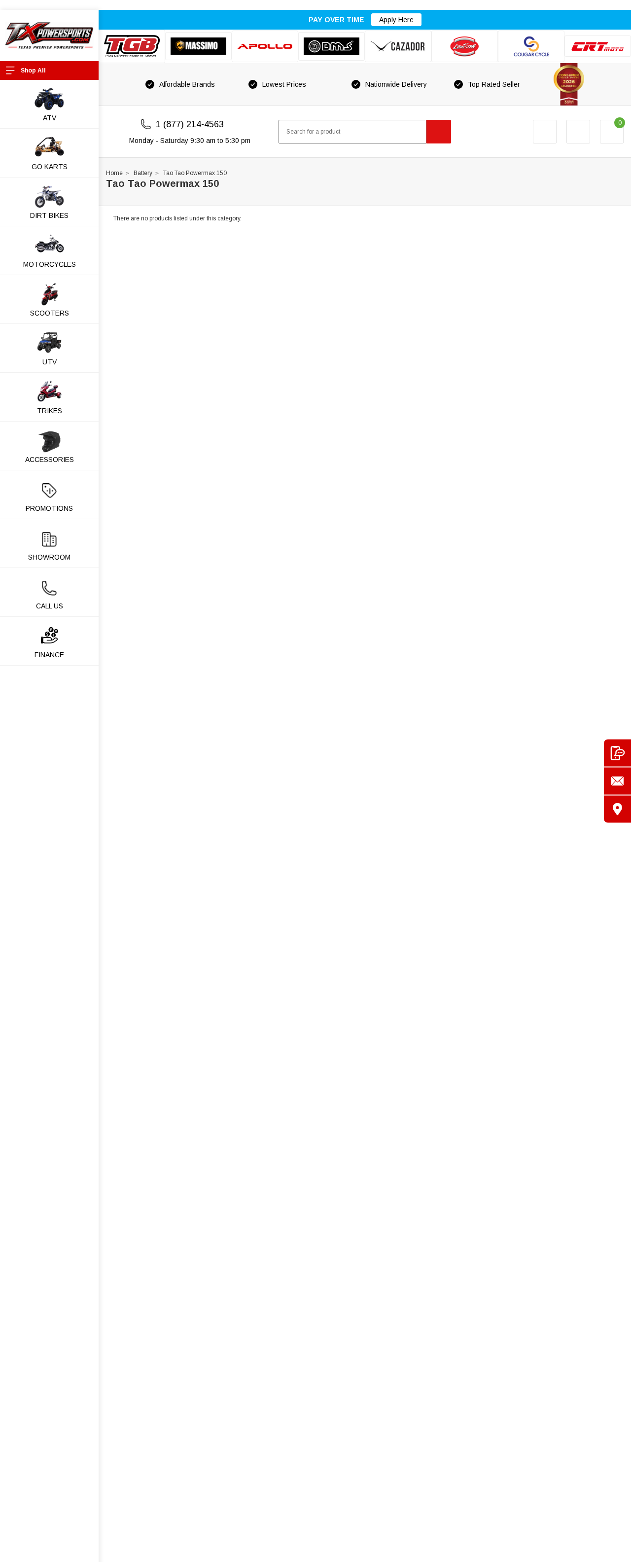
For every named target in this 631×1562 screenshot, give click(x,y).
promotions (49, 508)
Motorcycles (49, 264)
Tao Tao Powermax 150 (195, 173)
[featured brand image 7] (531, 46)
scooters (49, 313)
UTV (49, 362)
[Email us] (617, 781)
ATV (49, 118)
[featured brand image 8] (597, 46)
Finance (49, 655)
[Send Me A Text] (617, 753)
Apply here (396, 20)
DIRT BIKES (49, 215)
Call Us (49, 606)
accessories (49, 459)
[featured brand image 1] (198, 46)
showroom (49, 557)
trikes (49, 411)
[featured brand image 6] (464, 46)
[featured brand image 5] (398, 46)
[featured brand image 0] (132, 46)
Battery (143, 173)
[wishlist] (578, 131)
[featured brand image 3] (265, 46)
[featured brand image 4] (331, 46)
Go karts (50, 167)
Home (114, 173)
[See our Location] (617, 809)
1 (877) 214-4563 (190, 124)
